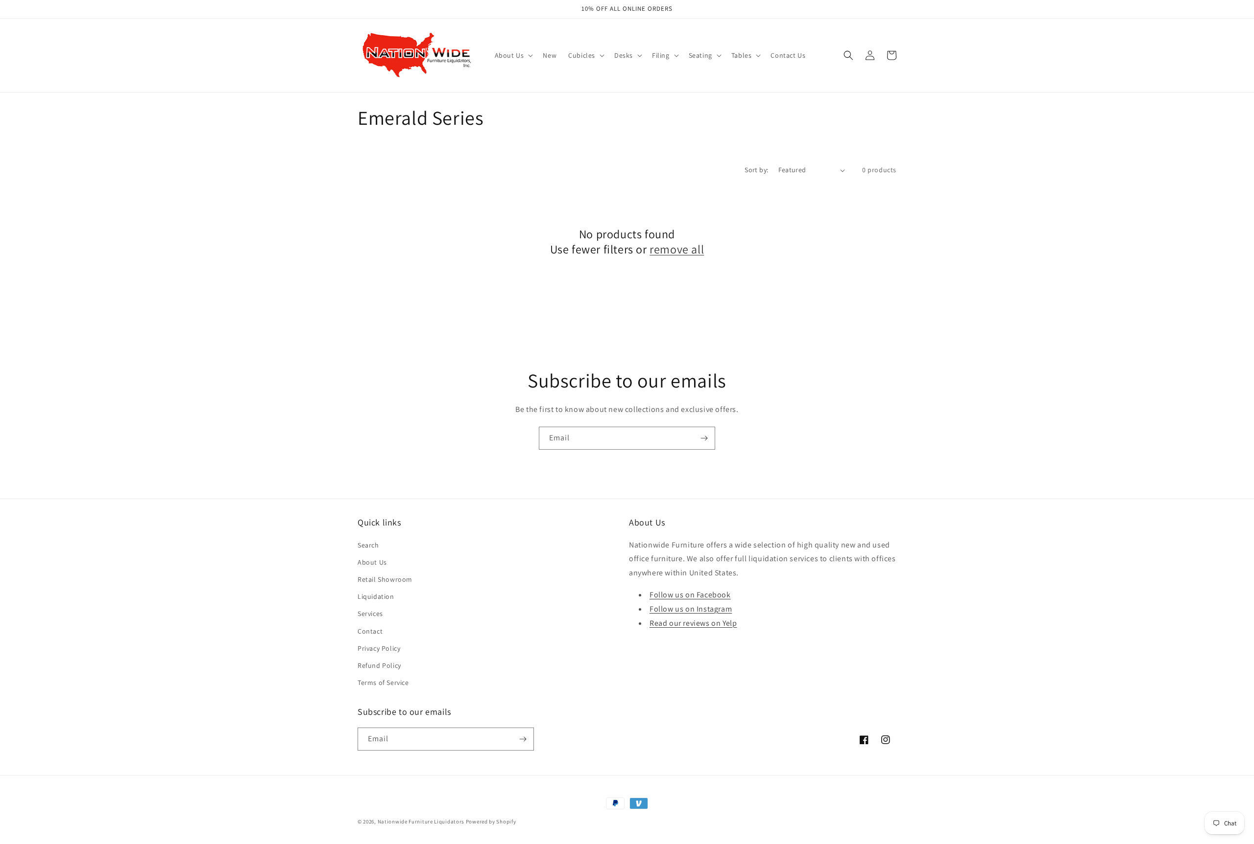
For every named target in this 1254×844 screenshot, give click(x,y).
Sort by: (756, 169)
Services (370, 613)
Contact (370, 631)
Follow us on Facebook (690, 595)
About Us (372, 562)
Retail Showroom (385, 579)
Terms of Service (383, 682)
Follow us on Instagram (691, 609)
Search (368, 545)
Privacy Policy (379, 648)
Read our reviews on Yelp (693, 623)
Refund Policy (379, 665)
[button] (513, 55)
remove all (677, 249)
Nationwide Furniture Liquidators (421, 821)
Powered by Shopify (491, 821)
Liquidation (376, 596)
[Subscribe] (704, 438)
